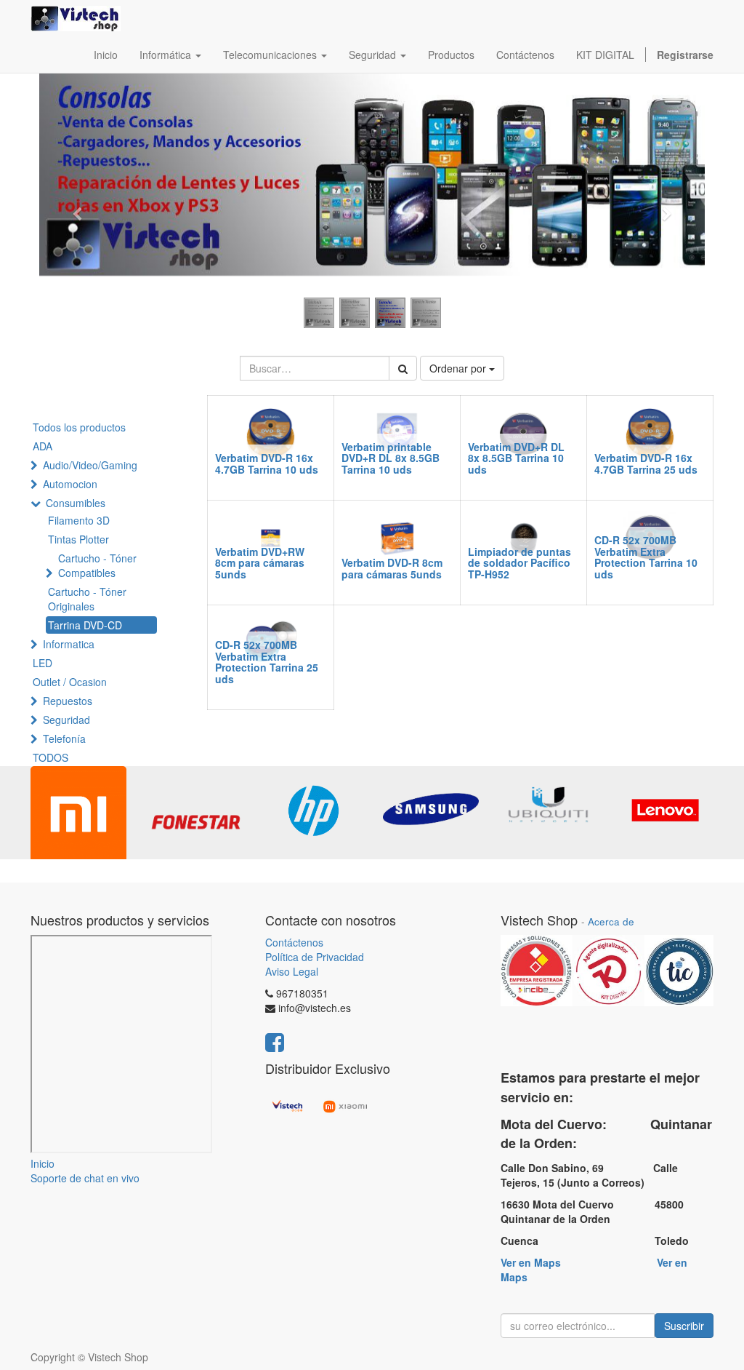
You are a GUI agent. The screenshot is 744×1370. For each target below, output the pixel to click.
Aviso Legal (291, 971)
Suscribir (684, 1325)
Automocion (70, 484)
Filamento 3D (79, 520)
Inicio (42, 1163)
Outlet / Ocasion (70, 681)
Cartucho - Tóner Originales (87, 598)
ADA (42, 446)
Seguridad (66, 719)
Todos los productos (79, 427)
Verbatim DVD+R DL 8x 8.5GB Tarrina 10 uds (516, 458)
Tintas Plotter (78, 539)
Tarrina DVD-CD (85, 625)
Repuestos (67, 700)
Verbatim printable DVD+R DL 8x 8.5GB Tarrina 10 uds (390, 458)
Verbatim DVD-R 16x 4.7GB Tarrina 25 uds (646, 463)
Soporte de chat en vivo (85, 1178)
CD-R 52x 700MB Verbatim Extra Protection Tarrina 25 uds (266, 661)
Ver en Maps (531, 1262)
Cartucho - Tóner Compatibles (97, 565)
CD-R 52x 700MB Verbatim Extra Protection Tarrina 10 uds (646, 557)
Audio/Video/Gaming (90, 465)
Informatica (68, 644)
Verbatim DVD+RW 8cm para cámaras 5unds (259, 562)
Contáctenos (294, 942)
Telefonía (64, 738)
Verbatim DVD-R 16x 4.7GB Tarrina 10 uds (266, 463)
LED (42, 663)
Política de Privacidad (314, 956)
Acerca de (611, 921)
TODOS (50, 757)
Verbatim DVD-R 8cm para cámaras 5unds (391, 568)
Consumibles (75, 502)
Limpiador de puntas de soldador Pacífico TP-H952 (519, 562)
